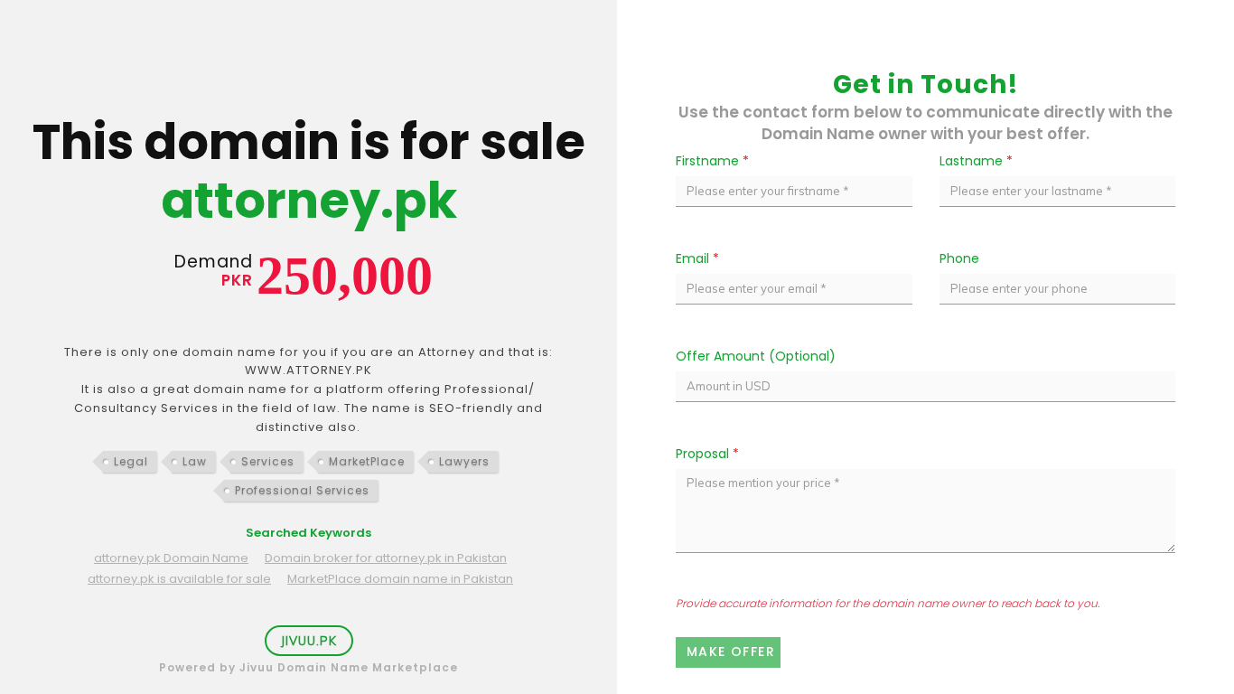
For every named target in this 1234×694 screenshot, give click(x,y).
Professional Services (302, 490)
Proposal (707, 453)
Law (194, 461)
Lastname (976, 161)
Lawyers (464, 461)
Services (267, 461)
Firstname (712, 161)
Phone (959, 258)
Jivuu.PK (309, 640)
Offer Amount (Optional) (756, 356)
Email (697, 258)
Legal (131, 461)
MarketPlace (367, 461)
